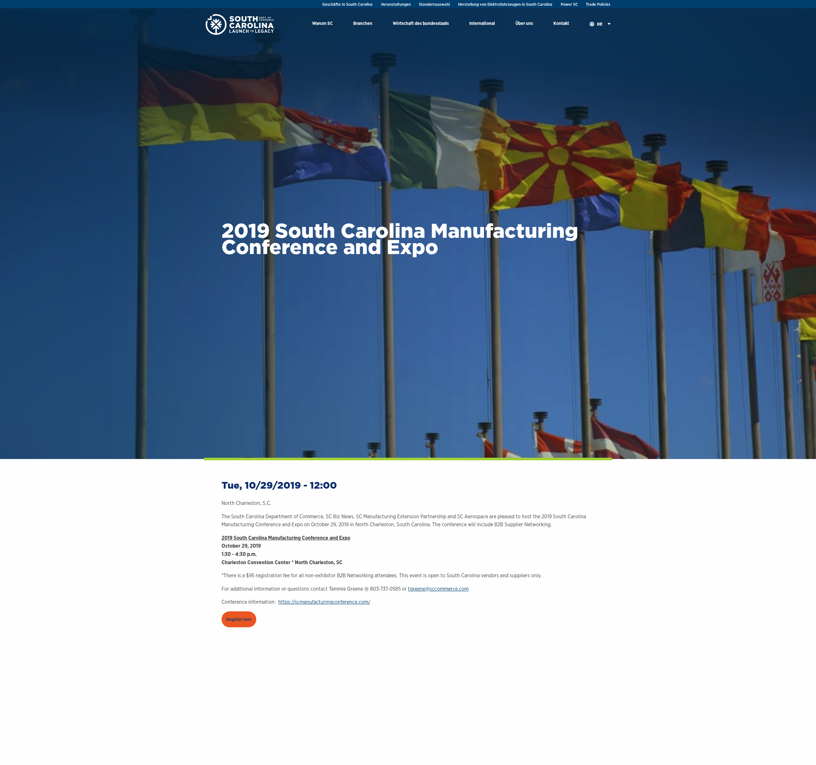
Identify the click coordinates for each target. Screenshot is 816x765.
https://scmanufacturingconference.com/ (324, 602)
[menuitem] (322, 24)
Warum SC (322, 23)
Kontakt (561, 23)
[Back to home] (240, 24)
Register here (238, 619)
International (482, 23)
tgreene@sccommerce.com (438, 589)
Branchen (362, 23)
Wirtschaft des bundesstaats (421, 23)
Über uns (524, 23)
